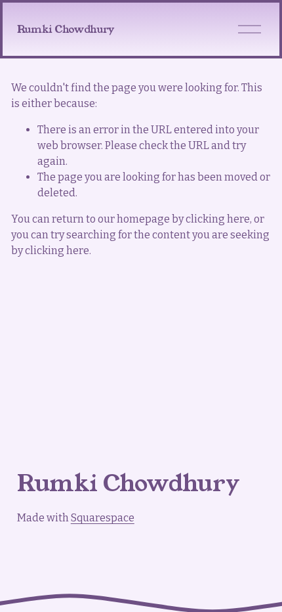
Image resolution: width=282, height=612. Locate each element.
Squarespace (102, 518)
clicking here (218, 219)
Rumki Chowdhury (65, 29)
